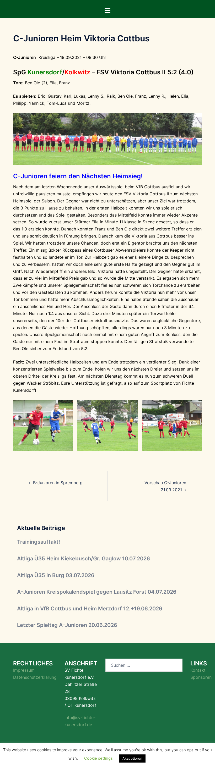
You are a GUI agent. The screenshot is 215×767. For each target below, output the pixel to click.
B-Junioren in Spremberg (58, 482)
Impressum (24, 670)
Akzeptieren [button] (132, 758)
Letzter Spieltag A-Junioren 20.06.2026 (67, 625)
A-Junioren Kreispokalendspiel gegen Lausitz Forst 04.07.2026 (96, 592)
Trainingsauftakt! (38, 542)
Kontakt (198, 670)
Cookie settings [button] (98, 758)
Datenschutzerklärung (35, 677)
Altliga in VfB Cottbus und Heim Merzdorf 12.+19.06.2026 (89, 608)
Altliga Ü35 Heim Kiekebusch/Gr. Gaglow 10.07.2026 (83, 558)
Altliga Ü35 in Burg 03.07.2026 (55, 575)
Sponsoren (201, 677)
